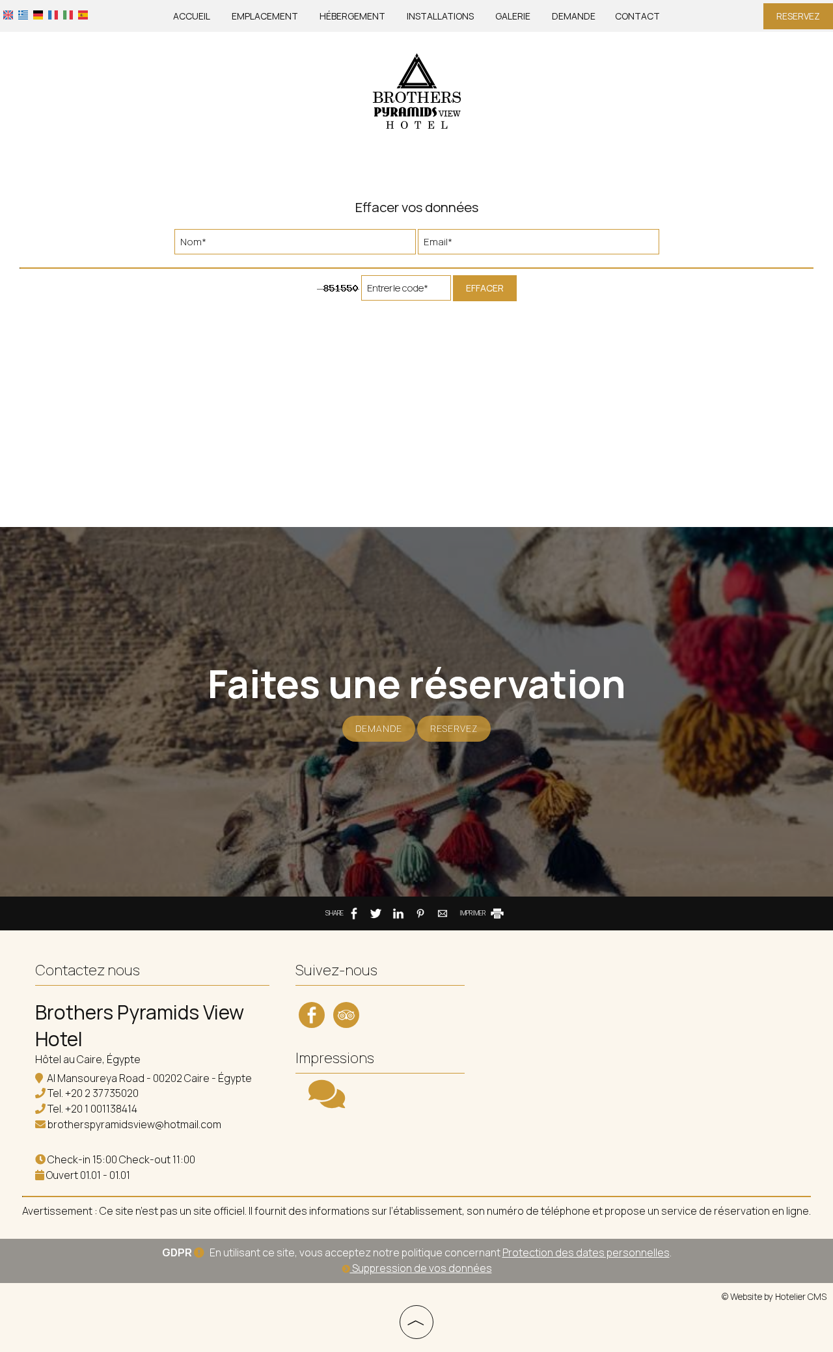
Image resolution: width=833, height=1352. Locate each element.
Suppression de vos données (421, 1268)
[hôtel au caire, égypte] (416, 90)
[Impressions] (326, 1102)
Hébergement (352, 16)
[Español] (83, 14)
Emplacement (265, 16)
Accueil (191, 16)
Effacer (485, 288)
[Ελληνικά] (23, 14)
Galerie (512, 16)
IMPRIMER (473, 912)
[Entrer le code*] (406, 291)
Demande (573, 16)
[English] (8, 14)
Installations (440, 16)
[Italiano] (68, 14)
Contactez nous (87, 970)
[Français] (53, 14)
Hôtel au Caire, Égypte (88, 1059)
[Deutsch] (38, 14)
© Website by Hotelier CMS (774, 1297)
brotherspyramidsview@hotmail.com (134, 1124)
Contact (637, 16)
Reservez (798, 16)
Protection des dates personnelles (586, 1252)
